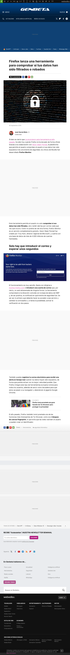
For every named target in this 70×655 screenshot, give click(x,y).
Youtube (19, 551)
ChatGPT (8, 49)
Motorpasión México (58, 640)
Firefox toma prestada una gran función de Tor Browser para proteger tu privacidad (43, 405)
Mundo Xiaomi (8, 616)
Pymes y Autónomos (20, 626)
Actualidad (29, 567)
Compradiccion (8, 628)
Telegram (67, 19)
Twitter (57, 19)
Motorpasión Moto (59, 608)
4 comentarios (16, 77)
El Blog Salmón (21, 623)
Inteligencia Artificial (54, 577)
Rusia (54, 49)
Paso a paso (7, 567)
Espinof (31, 608)
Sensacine (32, 606)
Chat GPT (20, 526)
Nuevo (62, 12)
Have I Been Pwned (39, 145)
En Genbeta (35, 400)
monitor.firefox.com (16, 288)
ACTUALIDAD (10, 19)
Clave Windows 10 (39, 526)
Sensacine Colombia (35, 642)
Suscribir (34, 537)
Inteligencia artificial (54, 567)
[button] (22, 132)
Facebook (63, 19)
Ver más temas (10, 582)
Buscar (63, 590)
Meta (32, 49)
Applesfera (7, 611)
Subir (61, 597)
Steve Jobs (25, 49)
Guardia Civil (47, 49)
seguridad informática (40, 427)
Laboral (28, 574)
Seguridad (29, 570)
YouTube (38, 49)
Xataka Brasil (7, 642)
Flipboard (60, 19)
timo (49, 574)
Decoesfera (7, 626)
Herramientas (27, 427)
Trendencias (7, 623)
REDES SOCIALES (39, 19)
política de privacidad (28, 541)
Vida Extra (19, 608)
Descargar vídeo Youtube (54, 526)
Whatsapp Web (63, 49)
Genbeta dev (52, 570)
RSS (26, 551)
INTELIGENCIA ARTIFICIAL (24, 19)
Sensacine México (34, 640)
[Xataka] (1, 1)
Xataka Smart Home (9, 614)
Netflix (6, 577)
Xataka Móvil (7, 608)
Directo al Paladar (47, 606)
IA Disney (28, 526)
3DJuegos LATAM (22, 640)
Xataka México (8, 640)
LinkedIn (34, 551)
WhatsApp (29, 577)
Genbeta (35, 9)
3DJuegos (19, 606)
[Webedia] (9, 597)
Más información (11, 653)
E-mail (32, 77)
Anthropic (16, 49)
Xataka (6, 606)
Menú (7, 12)
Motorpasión (58, 606)
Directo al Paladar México (47, 640)
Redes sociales (8, 574)
